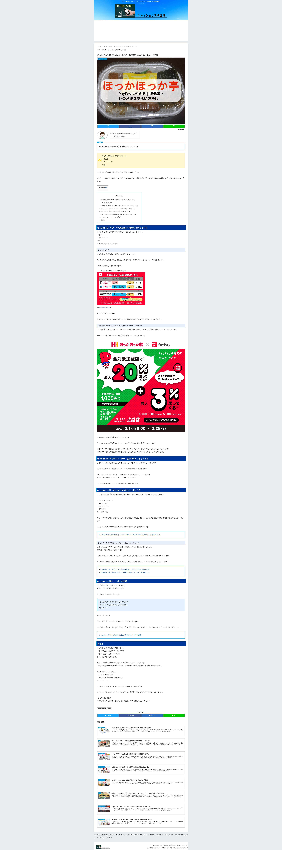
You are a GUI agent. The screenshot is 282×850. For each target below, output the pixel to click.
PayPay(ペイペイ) (102, 708)
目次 (116, 195)
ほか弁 (109, 708)
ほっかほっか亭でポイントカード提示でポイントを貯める (118, 208)
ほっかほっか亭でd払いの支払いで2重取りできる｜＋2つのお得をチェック (125, 572)
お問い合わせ (172, 845)
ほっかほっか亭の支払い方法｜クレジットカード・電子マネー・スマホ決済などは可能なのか (129, 534)
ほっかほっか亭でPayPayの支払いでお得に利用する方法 (117, 199)
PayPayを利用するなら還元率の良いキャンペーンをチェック (120, 205)
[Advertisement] (141, 31)
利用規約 (166, 845)
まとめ (103, 220)
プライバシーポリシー (157, 845)
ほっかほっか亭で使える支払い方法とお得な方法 (115, 211)
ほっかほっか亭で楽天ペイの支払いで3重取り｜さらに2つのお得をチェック (125, 569)
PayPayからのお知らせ (105, 307)
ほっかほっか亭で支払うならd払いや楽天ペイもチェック (119, 214)
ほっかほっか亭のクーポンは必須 (111, 217)
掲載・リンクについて (182, 845)
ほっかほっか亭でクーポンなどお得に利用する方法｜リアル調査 (120, 635)
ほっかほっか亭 (107, 202)
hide (106, 187)
